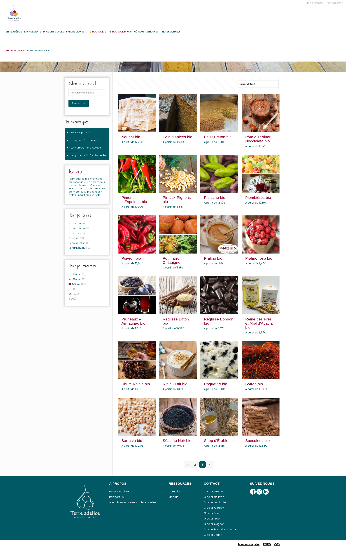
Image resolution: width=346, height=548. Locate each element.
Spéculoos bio (257, 440)
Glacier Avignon (214, 524)
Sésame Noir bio (177, 440)
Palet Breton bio (218, 137)
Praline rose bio (258, 258)
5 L (70, 298)
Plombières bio (258, 197)
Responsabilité (119, 491)
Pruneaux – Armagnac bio (133, 321)
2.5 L (70, 294)
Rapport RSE (117, 497)
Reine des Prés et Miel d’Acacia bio (259, 323)
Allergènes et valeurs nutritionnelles (132, 502)
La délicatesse (77, 228)
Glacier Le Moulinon (216, 502)
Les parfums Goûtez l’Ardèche (88, 155)
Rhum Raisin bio (135, 384)
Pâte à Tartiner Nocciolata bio (257, 139)
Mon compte (314, 3)
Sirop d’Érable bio (219, 440)
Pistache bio (214, 197)
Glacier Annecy (214, 508)
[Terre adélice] (14, 15)
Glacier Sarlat (213, 535)
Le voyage (74, 223)
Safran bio (254, 384)
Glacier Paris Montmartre (220, 529)
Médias (173, 497)
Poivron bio (131, 258)
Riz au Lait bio (175, 384)
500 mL (76, 284)
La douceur (75, 233)
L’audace (73, 238)
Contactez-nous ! (215, 491)
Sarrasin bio (131, 440)
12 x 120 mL (74, 274)
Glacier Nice (212, 518)
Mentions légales (249, 544)
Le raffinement (76, 248)
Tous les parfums (81, 132)
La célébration (76, 243)
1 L (69, 289)
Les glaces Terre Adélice (85, 140)
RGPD (267, 544)
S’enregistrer (334, 3)
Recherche (78, 103)
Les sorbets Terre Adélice (86, 147)
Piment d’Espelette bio (134, 199)
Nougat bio (130, 137)
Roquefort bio (215, 384)
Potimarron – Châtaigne (174, 260)
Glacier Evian (212, 513)
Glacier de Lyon (214, 497)
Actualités (175, 491)
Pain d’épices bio (177, 137)
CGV (277, 544)
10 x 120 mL (74, 279)
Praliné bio (213, 258)
